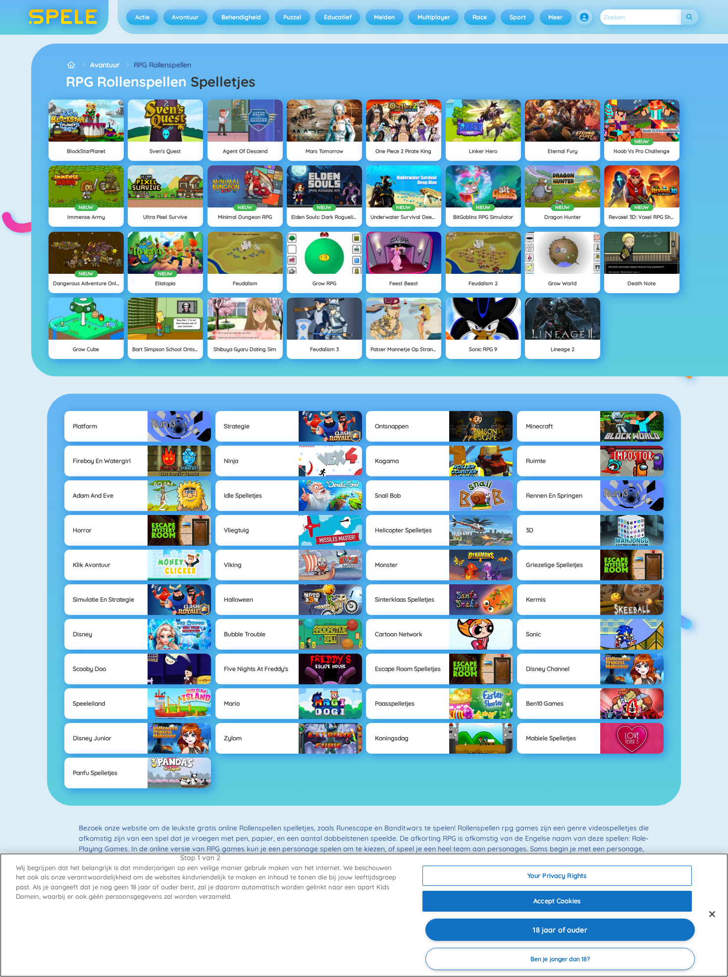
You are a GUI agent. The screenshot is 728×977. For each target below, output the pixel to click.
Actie (142, 17)
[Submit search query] (689, 17)
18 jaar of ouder (560, 930)
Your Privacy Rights (556, 875)
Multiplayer (433, 17)
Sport (518, 17)
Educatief (338, 17)
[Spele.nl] (71, 65)
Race (479, 17)
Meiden (384, 17)
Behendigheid (241, 17)
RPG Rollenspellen (162, 64)
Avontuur (185, 17)
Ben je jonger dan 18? (560, 959)
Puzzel (292, 17)
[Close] (712, 914)
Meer (555, 17)
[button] (584, 17)
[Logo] (63, 17)
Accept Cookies (556, 901)
